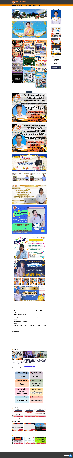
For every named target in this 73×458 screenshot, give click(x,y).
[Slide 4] (30, 302)
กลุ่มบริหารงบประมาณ (17, 443)
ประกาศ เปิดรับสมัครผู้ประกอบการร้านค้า (21, 314)
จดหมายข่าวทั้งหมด (14, 183)
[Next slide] (43, 293)
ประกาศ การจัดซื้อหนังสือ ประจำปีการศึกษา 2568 (22, 321)
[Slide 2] (28, 302)
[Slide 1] (27, 302)
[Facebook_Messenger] (70, 455)
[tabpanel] (29, 320)
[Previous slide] (15, 293)
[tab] (15, 308)
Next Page (17, 328)
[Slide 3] (29, 302)
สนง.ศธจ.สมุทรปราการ (56, 63)
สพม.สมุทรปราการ (56, 64)
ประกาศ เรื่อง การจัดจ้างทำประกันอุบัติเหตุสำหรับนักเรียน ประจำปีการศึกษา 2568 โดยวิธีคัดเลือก (30, 325)
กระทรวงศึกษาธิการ (56, 60)
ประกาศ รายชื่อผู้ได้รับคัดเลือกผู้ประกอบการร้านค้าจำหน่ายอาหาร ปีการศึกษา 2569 (28, 310)
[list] (29, 293)
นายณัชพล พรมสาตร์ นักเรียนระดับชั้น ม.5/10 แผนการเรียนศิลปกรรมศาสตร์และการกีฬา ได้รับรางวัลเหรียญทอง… (29, 361)
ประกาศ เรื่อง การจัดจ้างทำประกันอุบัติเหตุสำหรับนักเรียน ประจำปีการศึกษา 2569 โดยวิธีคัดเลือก (30, 317)
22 (19, 418)
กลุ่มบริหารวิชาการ (17, 416)
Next (32, 366)
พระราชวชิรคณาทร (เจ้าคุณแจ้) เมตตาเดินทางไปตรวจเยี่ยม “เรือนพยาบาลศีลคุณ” (40, 360)
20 (30, 366)
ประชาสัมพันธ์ (21, 416)
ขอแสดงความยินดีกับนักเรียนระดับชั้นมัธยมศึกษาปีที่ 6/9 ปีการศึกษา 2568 (17, 362)
